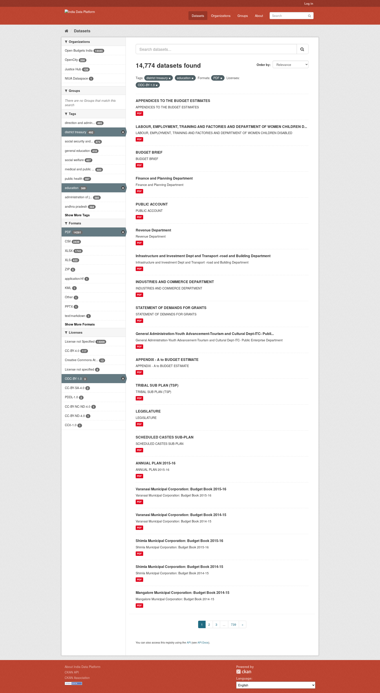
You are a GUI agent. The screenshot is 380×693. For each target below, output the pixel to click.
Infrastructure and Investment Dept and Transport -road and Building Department (203, 255)
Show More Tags (77, 215)
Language (243, 678)
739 (233, 624)
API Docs (202, 642)
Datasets (198, 15)
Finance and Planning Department (164, 178)
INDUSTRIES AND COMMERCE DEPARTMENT (175, 281)
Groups (243, 15)
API (189, 642)
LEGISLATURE (148, 411)
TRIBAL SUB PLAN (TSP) (157, 385)
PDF (139, 113)
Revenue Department (153, 230)
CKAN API (72, 672)
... (224, 624)
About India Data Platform (82, 666)
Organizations (220, 15)
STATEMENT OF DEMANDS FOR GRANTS (171, 307)
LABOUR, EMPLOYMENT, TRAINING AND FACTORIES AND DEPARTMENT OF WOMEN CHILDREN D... (221, 126)
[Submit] (309, 15)
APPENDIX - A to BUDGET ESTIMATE (167, 359)
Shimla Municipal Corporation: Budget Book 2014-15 (179, 566)
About (259, 15)
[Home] (66, 30)
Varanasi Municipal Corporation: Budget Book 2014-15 (181, 514)
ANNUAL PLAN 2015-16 (155, 463)
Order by (263, 64)
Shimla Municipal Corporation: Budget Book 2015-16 (179, 540)
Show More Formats (80, 324)
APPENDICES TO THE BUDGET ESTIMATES (173, 100)
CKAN (243, 671)
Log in (308, 3)
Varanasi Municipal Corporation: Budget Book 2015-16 (181, 488)
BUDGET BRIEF (149, 152)
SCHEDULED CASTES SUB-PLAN (165, 437)
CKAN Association (77, 677)
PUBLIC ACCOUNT (152, 204)
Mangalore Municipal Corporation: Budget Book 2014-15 (182, 592)
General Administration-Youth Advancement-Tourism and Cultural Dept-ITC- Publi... (205, 333)
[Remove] (170, 78)
